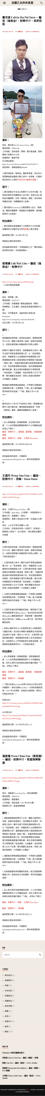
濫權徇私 (8, 1001)
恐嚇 (6, 985)
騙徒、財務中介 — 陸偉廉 (13, 678)
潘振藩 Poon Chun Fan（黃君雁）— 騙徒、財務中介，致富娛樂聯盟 (22, 759)
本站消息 (8, 990)
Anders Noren (23, 1092)
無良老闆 (8, 1006)
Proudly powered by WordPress (13, 1089)
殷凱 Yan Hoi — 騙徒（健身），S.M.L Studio (19, 1063)
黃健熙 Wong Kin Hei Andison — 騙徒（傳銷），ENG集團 (21, 1069)
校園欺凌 (8, 996)
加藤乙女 (20, 31)
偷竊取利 (8, 980)
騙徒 (6, 1031)
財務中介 (8, 1021)
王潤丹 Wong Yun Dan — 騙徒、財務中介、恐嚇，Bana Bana (21, 477)
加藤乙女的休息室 (22, 2)
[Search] (39, 3)
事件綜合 (8, 975)
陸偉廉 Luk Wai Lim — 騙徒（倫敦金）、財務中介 (21, 264)
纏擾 (6, 1011)
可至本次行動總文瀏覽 (26, 179)
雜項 (6, 1026)
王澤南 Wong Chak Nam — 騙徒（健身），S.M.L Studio (21, 1076)
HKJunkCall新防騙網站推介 (13, 1053)
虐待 (6, 1016)
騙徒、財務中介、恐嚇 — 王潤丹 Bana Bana (20, 438)
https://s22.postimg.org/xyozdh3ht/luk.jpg (18, 282)
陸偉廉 (26, 229)
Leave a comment (32, 31)
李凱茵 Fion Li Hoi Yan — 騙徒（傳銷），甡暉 (20, 1058)
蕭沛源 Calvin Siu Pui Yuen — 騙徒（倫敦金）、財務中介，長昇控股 (22, 20)
